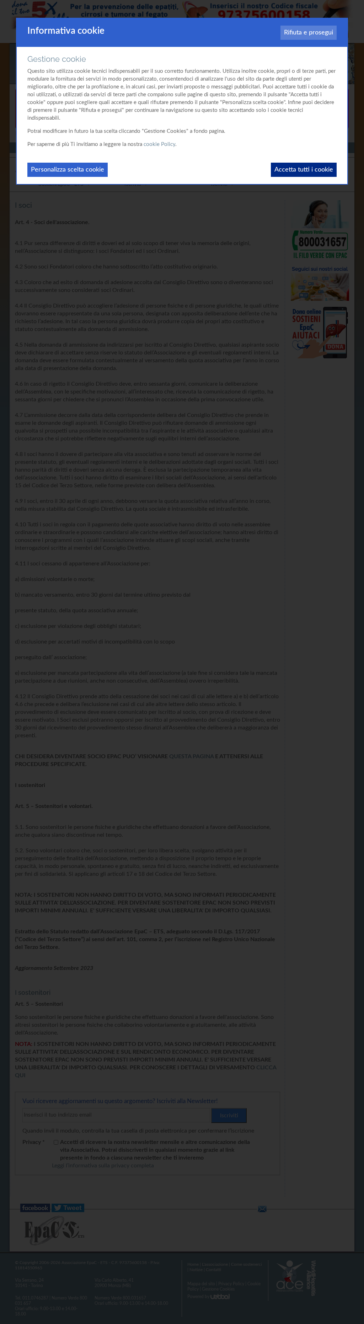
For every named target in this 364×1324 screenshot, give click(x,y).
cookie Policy (159, 144)
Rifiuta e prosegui (308, 32)
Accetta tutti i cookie (303, 170)
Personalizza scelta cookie (67, 170)
